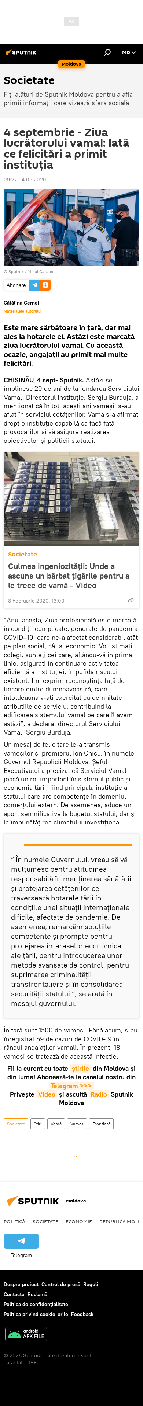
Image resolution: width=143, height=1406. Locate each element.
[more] (131, 600)
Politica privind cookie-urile (36, 1314)
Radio (99, 1094)
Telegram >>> (71, 1086)
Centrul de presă (60, 1284)
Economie (79, 1221)
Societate (22, 554)
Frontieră (101, 1123)
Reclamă (37, 1294)
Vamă (56, 1123)
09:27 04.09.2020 (25, 179)
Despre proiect (21, 1284)
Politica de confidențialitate (36, 1304)
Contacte (14, 1294)
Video (46, 1094)
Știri (38, 1123)
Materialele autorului (22, 311)
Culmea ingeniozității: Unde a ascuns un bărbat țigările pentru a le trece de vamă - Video (68, 575)
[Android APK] (26, 1335)
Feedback (82, 1314)
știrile (80, 1068)
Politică (14, 1221)
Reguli (90, 1284)
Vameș (77, 1123)
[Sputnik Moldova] (22, 55)
